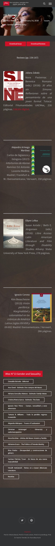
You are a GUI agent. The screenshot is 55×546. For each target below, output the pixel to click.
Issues (47, 20)
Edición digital (21, 109)
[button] (50, 3)
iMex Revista (11, 20)
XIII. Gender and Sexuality (14, 24)
